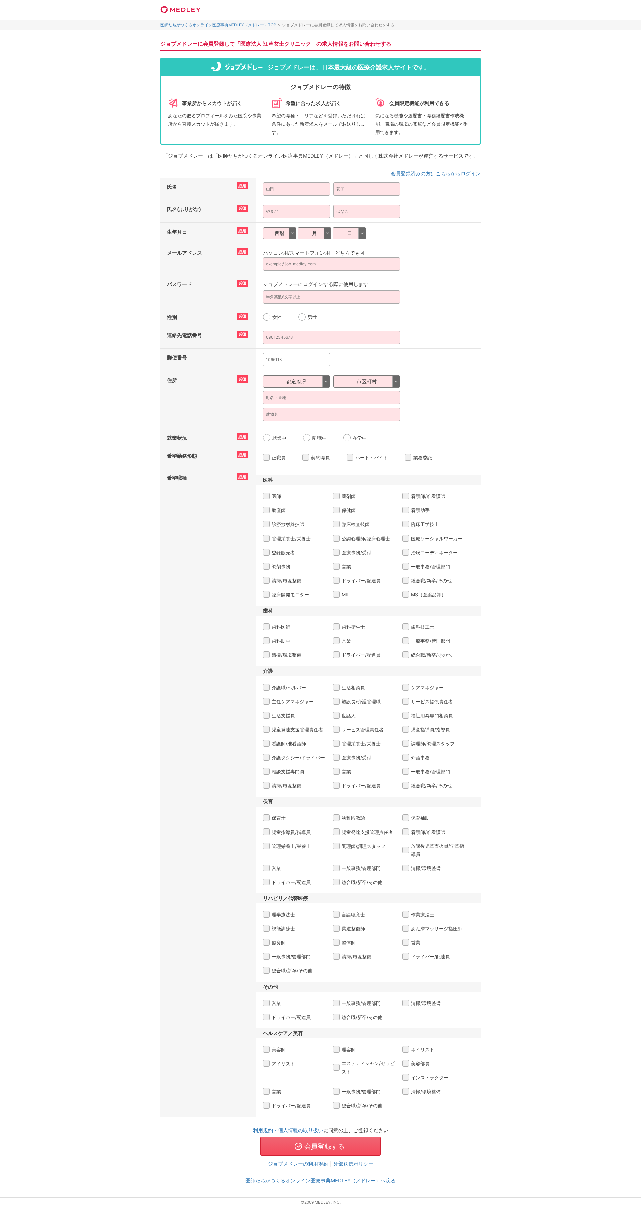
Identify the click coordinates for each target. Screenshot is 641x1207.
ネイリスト (422, 1049)
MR (345, 594)
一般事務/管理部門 (430, 566)
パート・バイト (371, 457)
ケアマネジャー (427, 687)
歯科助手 (281, 641)
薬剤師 (349, 496)
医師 (276, 496)
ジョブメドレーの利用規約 (298, 1164)
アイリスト (283, 1063)
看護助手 (420, 510)
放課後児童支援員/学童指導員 (437, 850)
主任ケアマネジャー (293, 701)
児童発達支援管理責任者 (297, 729)
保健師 (349, 510)
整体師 (349, 942)
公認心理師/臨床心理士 (366, 538)
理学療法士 (283, 914)
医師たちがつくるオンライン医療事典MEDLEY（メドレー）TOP (218, 25)
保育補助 (420, 818)
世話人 (349, 715)
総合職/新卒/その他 (431, 580)
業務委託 (422, 457)
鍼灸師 (279, 942)
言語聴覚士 (353, 914)
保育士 (279, 818)
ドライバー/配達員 (361, 580)
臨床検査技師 (356, 524)
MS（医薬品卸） (428, 594)
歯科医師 (281, 627)
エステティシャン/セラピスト (368, 1067)
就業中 (279, 438)
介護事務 (420, 757)
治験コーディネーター (434, 552)
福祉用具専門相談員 (432, 715)
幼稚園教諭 (353, 818)
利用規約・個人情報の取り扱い (288, 1130)
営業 (346, 566)
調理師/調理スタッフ (433, 743)
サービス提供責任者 (432, 701)
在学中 (360, 438)
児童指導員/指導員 (430, 729)
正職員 (279, 457)
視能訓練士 (283, 928)
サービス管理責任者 (363, 729)
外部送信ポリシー (353, 1164)
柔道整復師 (353, 928)
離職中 (319, 438)
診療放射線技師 (288, 524)
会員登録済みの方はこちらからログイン (436, 173)
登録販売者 (283, 552)
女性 (277, 317)
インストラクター (429, 1077)
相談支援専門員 (288, 771)
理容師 (349, 1049)
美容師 (279, 1049)
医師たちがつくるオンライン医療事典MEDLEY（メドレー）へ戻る (320, 1180)
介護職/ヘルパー (289, 687)
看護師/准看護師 (428, 496)
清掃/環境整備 (286, 580)
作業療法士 (422, 914)
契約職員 (320, 457)
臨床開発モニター (290, 594)
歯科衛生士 (353, 627)
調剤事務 (281, 566)
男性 (312, 317)
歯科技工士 (422, 627)
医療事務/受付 (356, 552)
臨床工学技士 (425, 524)
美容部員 (420, 1063)
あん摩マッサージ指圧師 (436, 928)
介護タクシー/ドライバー (298, 757)
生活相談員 (353, 687)
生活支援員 (283, 715)
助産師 (279, 510)
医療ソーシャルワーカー (436, 538)
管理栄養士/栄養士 (291, 538)
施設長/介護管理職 (361, 701)
